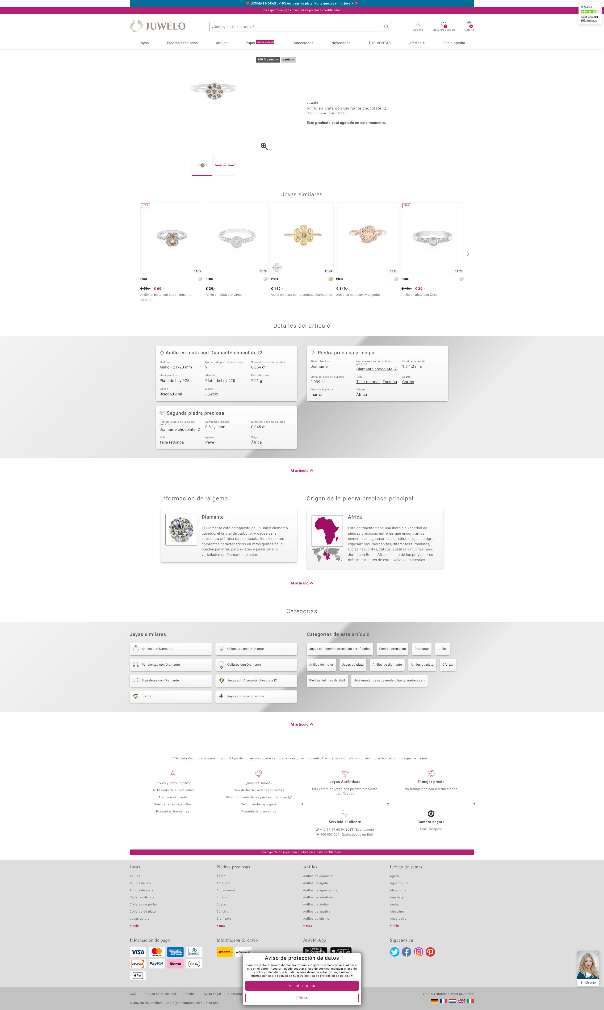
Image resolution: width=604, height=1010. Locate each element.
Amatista (224, 883)
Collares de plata (143, 911)
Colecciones (303, 43)
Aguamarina (399, 883)
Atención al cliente (173, 797)
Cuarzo (222, 904)
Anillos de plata (422, 665)
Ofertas (447, 665)
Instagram (418, 952)
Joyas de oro (140, 919)
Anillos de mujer (321, 665)
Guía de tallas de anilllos (173, 804)
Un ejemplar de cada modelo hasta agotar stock (389, 680)
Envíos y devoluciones (173, 783)
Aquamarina (226, 890)
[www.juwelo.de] (434, 1001)
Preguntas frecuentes (172, 811)
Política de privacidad (159, 994)
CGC (133, 994)
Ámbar (395, 904)
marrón (316, 394)
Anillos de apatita (316, 911)
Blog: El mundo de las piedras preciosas (257, 797)
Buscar (387, 26)
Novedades (341, 43)
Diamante (319, 366)
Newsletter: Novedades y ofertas (259, 790)
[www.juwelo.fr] (443, 1001)
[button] (418, 27)
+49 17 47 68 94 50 (335, 830)
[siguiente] (467, 254)
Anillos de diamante (387, 665)
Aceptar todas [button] (302, 986)
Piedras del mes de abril (327, 680)
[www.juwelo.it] (470, 1001)
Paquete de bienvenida (258, 811)
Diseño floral (170, 394)
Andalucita (398, 919)
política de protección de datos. (326, 976)
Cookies (190, 994)
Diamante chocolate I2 (376, 369)
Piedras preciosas (392, 649)
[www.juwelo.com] (461, 1001)
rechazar (337, 969)
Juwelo (211, 394)
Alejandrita (398, 890)
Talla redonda (171, 442)
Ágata (221, 876)
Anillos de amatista (318, 897)
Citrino (222, 897)
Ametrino (397, 911)
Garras (408, 382)
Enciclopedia (454, 43)
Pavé (209, 442)
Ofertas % (417, 43)
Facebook (406, 952)
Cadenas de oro (142, 897)
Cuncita (222, 911)
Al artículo (300, 470)
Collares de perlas (144, 904)
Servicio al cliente (345, 822)
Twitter (394, 952)
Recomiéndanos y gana (259, 804)
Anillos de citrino (316, 919)
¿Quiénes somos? (259, 783)
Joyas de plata (353, 665)
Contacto (235, 994)
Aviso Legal (212, 994)
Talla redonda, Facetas (376, 382)
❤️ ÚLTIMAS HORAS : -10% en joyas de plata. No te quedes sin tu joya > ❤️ (302, 4)
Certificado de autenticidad (173, 790)
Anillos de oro (140, 883)
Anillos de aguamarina (320, 890)
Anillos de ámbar (316, 904)
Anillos (222, 43)
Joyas (144, 43)
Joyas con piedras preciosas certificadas (339, 649)
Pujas (260, 43)
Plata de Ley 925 (174, 381)
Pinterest (430, 952)
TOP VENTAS (380, 43)
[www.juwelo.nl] (452, 1001)
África (361, 394)
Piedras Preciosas (182, 43)
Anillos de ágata (315, 883)
